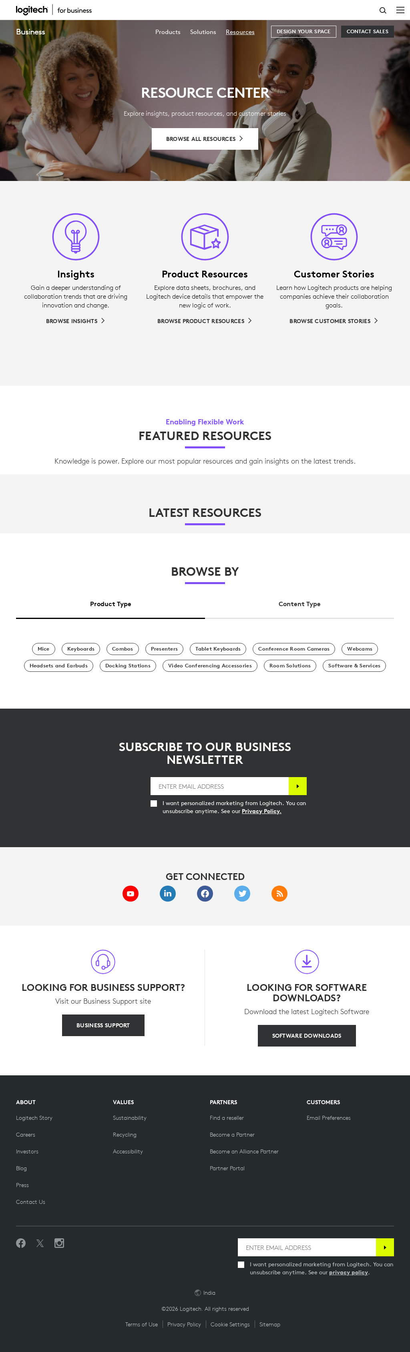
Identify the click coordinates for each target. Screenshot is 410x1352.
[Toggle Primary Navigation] (400, 9)
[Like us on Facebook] (21, 1243)
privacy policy (348, 1272)
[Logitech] (58, 9)
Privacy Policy (184, 1324)
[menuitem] (168, 32)
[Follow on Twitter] (40, 1243)
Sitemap (269, 1324)
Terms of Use (141, 1324)
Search (383, 10)
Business (30, 31)
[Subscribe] (298, 786)
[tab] (110, 601)
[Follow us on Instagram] (59, 1243)
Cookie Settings (230, 1324)
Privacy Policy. (261, 811)
